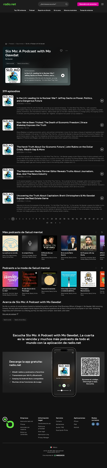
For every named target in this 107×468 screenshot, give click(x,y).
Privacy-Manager (43, 437)
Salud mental (10, 63)
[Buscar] (66, 4)
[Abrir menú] (102, 4)
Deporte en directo (44, 10)
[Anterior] (95, 231)
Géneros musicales (70, 10)
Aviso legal (41, 431)
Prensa (22, 424)
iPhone (76, 421)
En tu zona (57, 10)
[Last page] (59, 222)
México (54, 447)
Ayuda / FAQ (60, 427)
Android (76, 427)
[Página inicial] (6, 44)
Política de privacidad (41, 427)
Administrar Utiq (43, 434)
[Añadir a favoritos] (61, 50)
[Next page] (55, 222)
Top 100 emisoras (20, 10)
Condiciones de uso (44, 423)
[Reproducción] (62, 75)
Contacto (59, 421)
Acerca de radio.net (26, 421)
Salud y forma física (23, 63)
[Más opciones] (66, 50)
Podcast (32, 10)
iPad (75, 424)
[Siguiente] (101, 231)
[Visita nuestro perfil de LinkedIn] (93, 424)
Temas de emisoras (86, 10)
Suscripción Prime (62, 430)
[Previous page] (9, 219)
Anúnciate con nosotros (24, 428)
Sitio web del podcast (9, 314)
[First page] (5, 219)
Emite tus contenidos (23, 433)
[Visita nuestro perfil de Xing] (97, 424)
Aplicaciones (60, 424)
